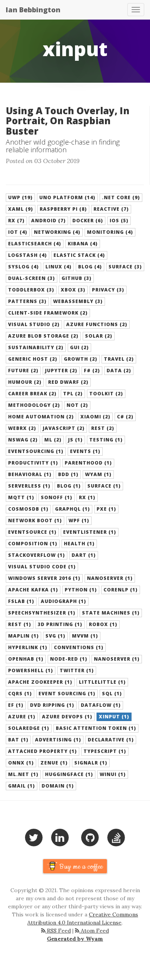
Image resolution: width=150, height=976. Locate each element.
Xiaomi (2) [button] (95, 416)
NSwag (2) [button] (23, 439)
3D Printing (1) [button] (60, 624)
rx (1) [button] (87, 497)
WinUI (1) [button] (113, 774)
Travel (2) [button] (119, 359)
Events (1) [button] (85, 451)
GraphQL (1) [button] (72, 509)
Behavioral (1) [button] (30, 474)
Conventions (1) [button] (78, 647)
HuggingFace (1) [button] (69, 774)
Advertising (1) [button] (58, 739)
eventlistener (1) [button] (89, 532)
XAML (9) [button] (20, 209)
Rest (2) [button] (102, 428)
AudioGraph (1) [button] (63, 601)
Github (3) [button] (77, 278)
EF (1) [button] (15, 705)
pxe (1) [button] (106, 509)
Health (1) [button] (79, 543)
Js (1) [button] (75, 439)
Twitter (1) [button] (77, 670)
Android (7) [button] (48, 220)
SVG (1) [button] (55, 636)
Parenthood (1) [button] (88, 463)
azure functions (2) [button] (96, 324)
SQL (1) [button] (112, 693)
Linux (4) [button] (58, 266)
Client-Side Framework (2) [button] (48, 313)
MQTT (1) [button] (21, 497)
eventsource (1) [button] (32, 532)
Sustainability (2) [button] (35, 347)
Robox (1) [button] (103, 624)
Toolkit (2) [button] (106, 393)
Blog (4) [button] (90, 266)
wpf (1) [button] (78, 520)
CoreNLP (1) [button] (120, 589)
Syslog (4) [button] (23, 266)
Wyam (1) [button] (98, 474)
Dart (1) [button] (84, 555)
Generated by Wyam (75, 938)
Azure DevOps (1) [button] (67, 716)
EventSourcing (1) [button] (35, 451)
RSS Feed (58, 930)
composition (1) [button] (32, 543)
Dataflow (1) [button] (101, 705)
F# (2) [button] (92, 370)
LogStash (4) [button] (27, 255)
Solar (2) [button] (98, 336)
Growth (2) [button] (80, 359)
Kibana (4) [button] (83, 243)
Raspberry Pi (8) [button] (63, 209)
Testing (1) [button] (106, 439)
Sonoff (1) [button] (56, 497)
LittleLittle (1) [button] (102, 682)
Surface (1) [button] (104, 486)
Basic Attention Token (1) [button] (96, 728)
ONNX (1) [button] (21, 762)
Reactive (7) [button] (111, 209)
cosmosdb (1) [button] (28, 509)
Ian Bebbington (33, 9)
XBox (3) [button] (73, 289)
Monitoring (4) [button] (110, 232)
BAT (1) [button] (18, 739)
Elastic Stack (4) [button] (79, 255)
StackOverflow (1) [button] (36, 555)
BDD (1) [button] (68, 474)
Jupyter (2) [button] (61, 370)
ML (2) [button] (53, 439)
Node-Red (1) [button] (68, 659)
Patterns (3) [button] (27, 301)
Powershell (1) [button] (30, 670)
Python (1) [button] (81, 589)
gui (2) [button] (79, 347)
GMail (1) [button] (21, 786)
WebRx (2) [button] (22, 428)
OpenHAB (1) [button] (25, 659)
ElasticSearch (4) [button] (34, 243)
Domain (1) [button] (58, 786)
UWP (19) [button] (20, 197)
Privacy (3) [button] (108, 289)
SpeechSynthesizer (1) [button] (41, 613)
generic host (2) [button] (32, 359)
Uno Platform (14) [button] (67, 197)
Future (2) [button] (23, 370)
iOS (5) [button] (119, 220)
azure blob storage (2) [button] (43, 336)
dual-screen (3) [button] (31, 278)
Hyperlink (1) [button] (27, 647)
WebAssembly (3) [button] (78, 301)
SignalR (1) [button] (90, 762)
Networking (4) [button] (57, 232)
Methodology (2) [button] (34, 405)
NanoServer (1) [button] (117, 659)
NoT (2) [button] (77, 405)
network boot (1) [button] (35, 520)
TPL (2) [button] (73, 393)
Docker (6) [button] (87, 220)
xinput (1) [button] (114, 716)
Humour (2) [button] (25, 382)
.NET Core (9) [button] (121, 197)
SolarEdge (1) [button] (28, 728)
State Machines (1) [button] (111, 613)
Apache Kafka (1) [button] (33, 589)
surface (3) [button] (125, 266)
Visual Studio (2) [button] (34, 324)
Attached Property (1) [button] (42, 751)
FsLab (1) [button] (21, 601)
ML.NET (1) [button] (23, 774)
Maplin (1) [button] (23, 636)
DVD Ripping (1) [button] (52, 705)
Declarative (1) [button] (111, 739)
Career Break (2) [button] (32, 393)
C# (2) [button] (125, 416)
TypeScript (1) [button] (104, 751)
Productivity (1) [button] (33, 463)
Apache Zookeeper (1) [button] (40, 682)
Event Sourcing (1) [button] (66, 693)
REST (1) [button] (19, 624)
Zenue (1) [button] (54, 762)
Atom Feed (94, 930)
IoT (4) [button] (17, 232)
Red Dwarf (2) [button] (68, 382)
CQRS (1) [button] (20, 693)
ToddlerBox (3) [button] (31, 289)
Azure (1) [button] (21, 716)
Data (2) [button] (119, 370)
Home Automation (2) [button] (41, 416)
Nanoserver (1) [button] (110, 578)
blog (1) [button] (69, 486)
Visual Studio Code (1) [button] (42, 566)
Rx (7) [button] (16, 220)
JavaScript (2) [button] (64, 428)
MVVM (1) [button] (85, 636)
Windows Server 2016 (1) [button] (44, 578)
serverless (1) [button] (29, 486)
